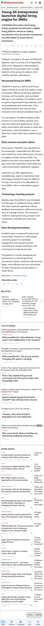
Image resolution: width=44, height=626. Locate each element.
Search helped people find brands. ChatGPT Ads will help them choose (19, 398)
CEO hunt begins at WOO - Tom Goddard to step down (10, 301)
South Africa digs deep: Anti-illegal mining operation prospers (16, 575)
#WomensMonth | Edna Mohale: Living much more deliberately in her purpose (21, 338)
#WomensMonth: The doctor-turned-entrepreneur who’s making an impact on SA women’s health (17, 528)
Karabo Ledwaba (7, 362)
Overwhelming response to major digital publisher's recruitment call (30, 311)
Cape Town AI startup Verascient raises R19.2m (15, 541)
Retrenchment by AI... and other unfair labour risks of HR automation (16, 563)
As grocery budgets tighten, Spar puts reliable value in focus (15, 467)
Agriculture (38, 7)
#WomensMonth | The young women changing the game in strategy (20, 357)
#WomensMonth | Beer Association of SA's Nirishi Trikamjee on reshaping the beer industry (16, 503)
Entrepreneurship (13, 7)
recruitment (16, 276)
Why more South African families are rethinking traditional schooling (19, 434)
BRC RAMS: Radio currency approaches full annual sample (14, 479)
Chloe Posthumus (6, 556)
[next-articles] (42, 300)
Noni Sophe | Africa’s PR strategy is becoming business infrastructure (16, 490)
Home (3, 7)
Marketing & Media (26, 7)
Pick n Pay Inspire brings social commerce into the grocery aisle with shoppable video (20, 378)
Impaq (4, 439)
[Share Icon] (31, 460)
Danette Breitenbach (8, 343)
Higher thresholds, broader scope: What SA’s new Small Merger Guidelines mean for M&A (16, 599)
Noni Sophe (4, 494)
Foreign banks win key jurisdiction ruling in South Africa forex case (16, 456)
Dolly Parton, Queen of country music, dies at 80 (14, 552)
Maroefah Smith (6, 533)
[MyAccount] (40, 2)
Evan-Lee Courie (6, 508)
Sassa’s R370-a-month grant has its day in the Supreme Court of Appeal (16, 515)
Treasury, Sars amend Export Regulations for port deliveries (16, 415)
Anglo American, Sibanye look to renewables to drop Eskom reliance (16, 586)
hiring (24, 276)
